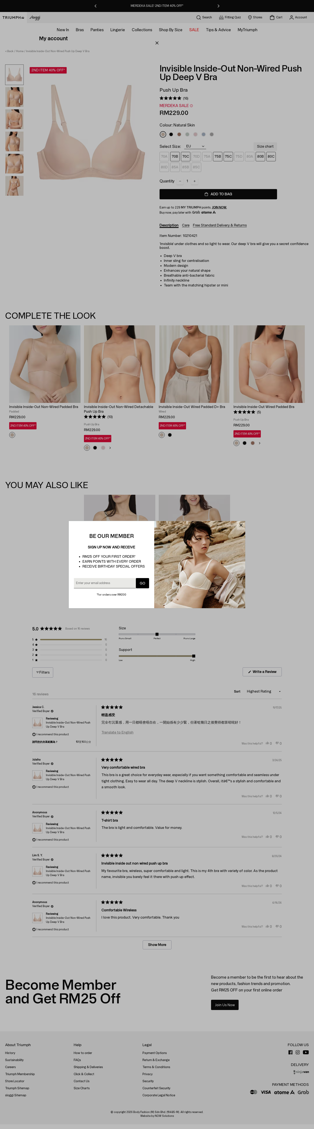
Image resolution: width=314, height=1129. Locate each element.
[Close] (241, 525)
